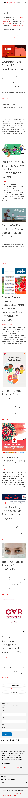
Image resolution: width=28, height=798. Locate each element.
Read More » (5, 98)
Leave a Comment (6, 574)
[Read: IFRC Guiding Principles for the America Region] (14, 498)
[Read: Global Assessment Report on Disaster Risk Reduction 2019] (14, 616)
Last (3, 724)
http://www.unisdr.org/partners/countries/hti (15, 37)
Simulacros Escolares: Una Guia (12, 107)
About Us (3, 772)
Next (14, 692)
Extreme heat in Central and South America (13, 65)
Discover (3, 776)
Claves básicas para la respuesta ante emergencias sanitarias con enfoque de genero (13, 308)
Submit (6, 734)
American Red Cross (15, 793)
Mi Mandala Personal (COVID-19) (14, 461)
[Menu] (5, 3)
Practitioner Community (8, 779)
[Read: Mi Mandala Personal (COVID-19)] (14, 438)
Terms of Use (9, 795)
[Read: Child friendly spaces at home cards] (14, 369)
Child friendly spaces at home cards (13, 394)
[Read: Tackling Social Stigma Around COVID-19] (14, 550)
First (3, 717)
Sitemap (14, 795)
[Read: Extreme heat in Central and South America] (14, 51)
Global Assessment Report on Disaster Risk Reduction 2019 (12, 645)
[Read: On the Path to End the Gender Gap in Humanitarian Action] (14, 149)
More (2, 782)
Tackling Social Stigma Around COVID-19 (12, 565)
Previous (14, 686)
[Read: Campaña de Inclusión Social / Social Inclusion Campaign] (14, 214)
